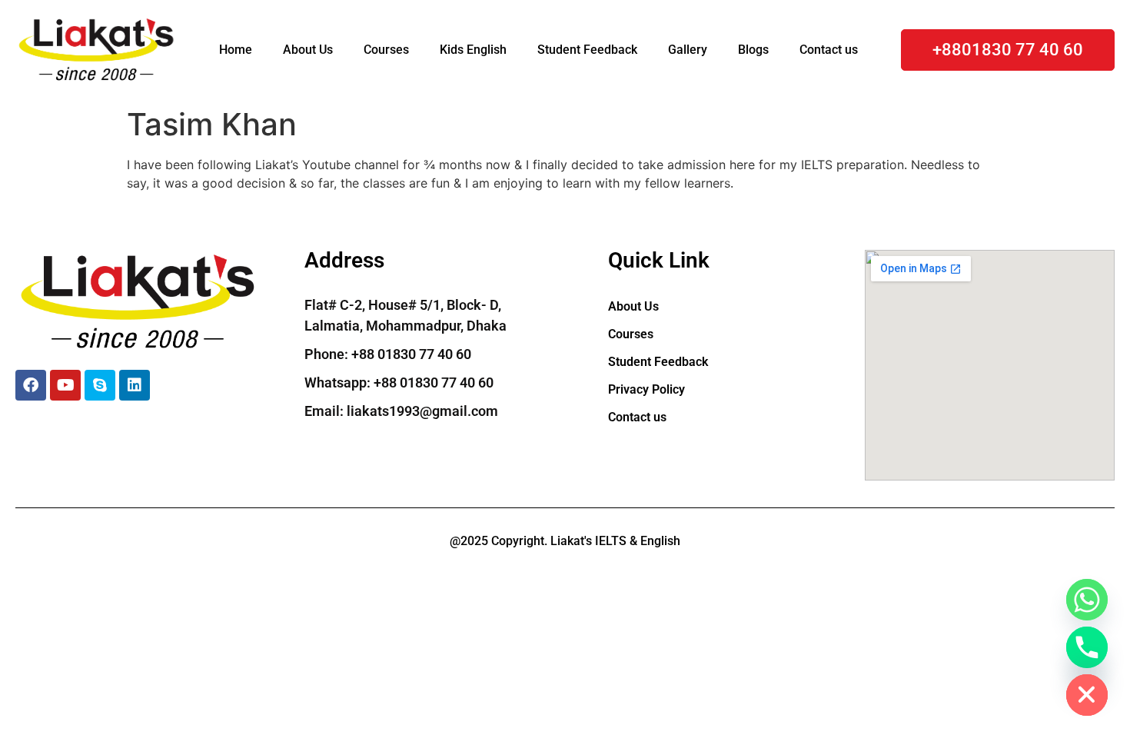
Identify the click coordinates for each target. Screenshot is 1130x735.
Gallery (687, 49)
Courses (386, 49)
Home (235, 49)
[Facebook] (30, 385)
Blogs (753, 49)
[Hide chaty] (1087, 695)
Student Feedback (587, 49)
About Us (308, 49)
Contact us (828, 49)
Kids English (473, 49)
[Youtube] (65, 385)
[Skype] (100, 385)
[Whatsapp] (1087, 599)
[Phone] (1087, 647)
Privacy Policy (646, 389)
